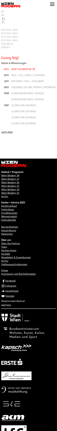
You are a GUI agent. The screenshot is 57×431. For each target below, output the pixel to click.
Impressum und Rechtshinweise (18, 274)
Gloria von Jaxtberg (23, 105)
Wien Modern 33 (10, 193)
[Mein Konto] (2, 22)
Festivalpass (7, 209)
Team (4, 247)
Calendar (7, 43)
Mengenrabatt (9, 216)
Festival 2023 (9, 33)
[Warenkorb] (4, 26)
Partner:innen (8, 250)
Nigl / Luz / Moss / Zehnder (28, 75)
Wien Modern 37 (10, 179)
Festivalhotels (8, 220)
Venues (5, 47)
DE (2, 11)
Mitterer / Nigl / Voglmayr (27, 81)
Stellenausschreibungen (14, 264)
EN (2, 15)
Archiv (4, 196)
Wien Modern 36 (10, 182)
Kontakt (5, 254)
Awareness (7, 234)
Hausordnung (8, 230)
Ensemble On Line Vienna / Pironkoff (33, 87)
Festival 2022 (9, 36)
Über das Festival (10, 243)
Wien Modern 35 (10, 186)
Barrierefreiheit (9, 227)
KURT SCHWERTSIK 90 (23, 69)
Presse (4, 270)
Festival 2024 (9, 29)
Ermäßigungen (9, 213)
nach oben (7, 132)
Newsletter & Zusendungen (16, 257)
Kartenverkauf (9, 206)
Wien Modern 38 (10, 175)
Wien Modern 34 (10, 189)
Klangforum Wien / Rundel (27, 93)
